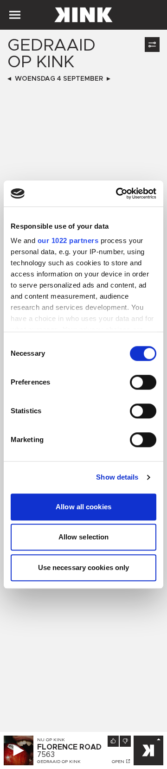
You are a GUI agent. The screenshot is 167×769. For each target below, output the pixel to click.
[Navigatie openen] (15, 15)
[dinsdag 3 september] (9, 79)
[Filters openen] (152, 44)
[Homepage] (83, 15)
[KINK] (148, 750)
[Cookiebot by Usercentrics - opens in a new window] (117, 193)
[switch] (143, 382)
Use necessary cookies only (83, 567)
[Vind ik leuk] (113, 741)
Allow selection (83, 537)
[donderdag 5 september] (108, 79)
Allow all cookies (83, 507)
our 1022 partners (68, 240)
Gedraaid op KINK (59, 761)
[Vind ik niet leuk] (125, 741)
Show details (117, 477)
